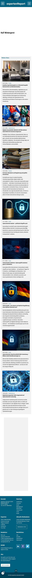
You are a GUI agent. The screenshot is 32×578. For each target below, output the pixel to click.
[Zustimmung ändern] (3, 573)
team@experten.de (8, 538)
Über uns (3, 535)
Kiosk (6, 549)
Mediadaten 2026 (22, 526)
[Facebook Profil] (23, 546)
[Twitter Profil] (27, 546)
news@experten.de (5, 541)
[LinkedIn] (18, 546)
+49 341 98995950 (7, 505)
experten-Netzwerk (5, 536)
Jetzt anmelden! (5, 565)
